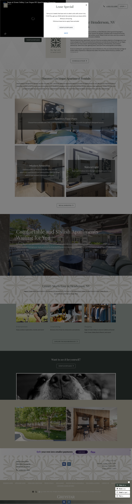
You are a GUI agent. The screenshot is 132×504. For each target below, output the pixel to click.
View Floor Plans (66, 27)
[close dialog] (86, 5)
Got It (66, 33)
